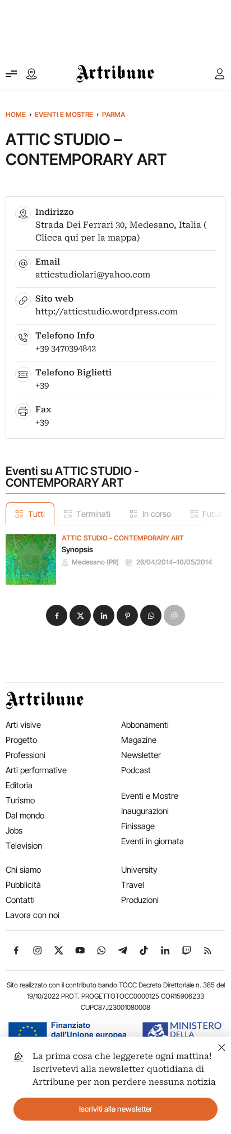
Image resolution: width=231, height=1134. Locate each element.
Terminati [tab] (93, 514)
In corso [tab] (156, 514)
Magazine (138, 740)
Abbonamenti (145, 724)
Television (24, 845)
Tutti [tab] (36, 514)
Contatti (20, 900)
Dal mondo (25, 815)
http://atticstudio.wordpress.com (106, 312)
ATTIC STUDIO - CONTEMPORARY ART (123, 538)
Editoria (19, 785)
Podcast (136, 770)
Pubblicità (23, 884)
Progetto (21, 740)
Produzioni (140, 900)
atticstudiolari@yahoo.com (92, 275)
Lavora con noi (32, 915)
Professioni (25, 755)
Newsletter (141, 755)
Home (16, 114)
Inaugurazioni (145, 811)
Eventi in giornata (152, 841)
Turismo (20, 800)
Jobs (14, 830)
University (139, 869)
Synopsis (77, 549)
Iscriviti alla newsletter (116, 1108)
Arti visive (23, 724)
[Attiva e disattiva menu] (11, 74)
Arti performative (36, 770)
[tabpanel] (115, 555)
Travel (132, 884)
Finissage (138, 826)
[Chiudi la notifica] (221, 1046)
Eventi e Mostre (64, 114)
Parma (113, 114)
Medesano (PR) (95, 562)
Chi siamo (23, 869)
